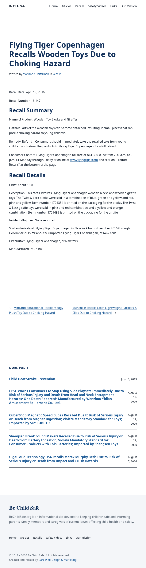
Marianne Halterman (36, 74)
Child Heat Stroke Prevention (32, 379)
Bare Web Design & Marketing (58, 560)
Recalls (56, 74)
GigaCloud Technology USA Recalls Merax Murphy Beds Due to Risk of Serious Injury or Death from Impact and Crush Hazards (64, 459)
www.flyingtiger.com (84, 160)
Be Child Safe (17, 6)
